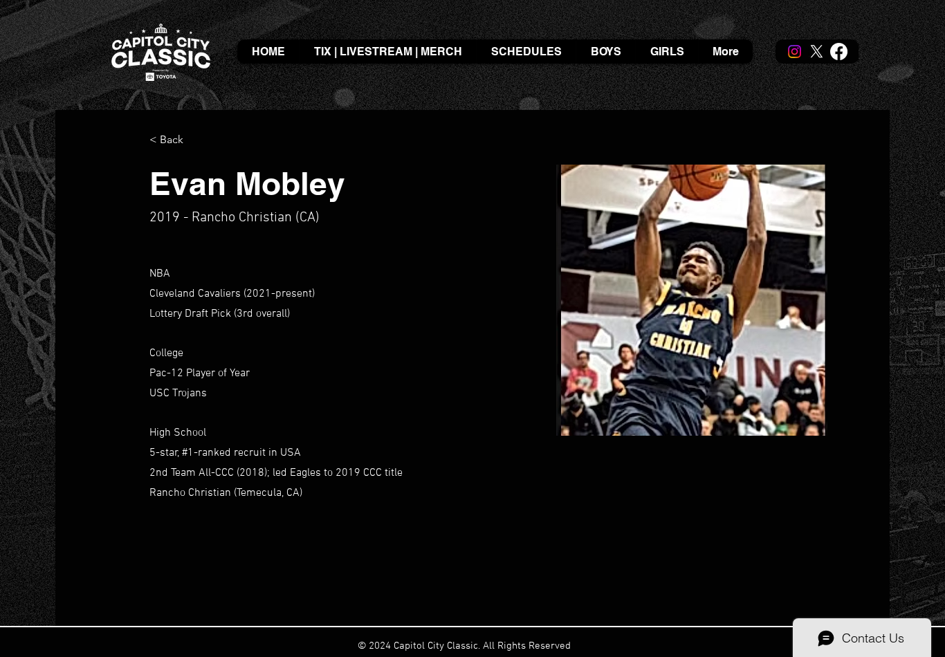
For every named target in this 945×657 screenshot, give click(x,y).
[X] (816, 51)
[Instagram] (794, 51)
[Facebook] (838, 51)
